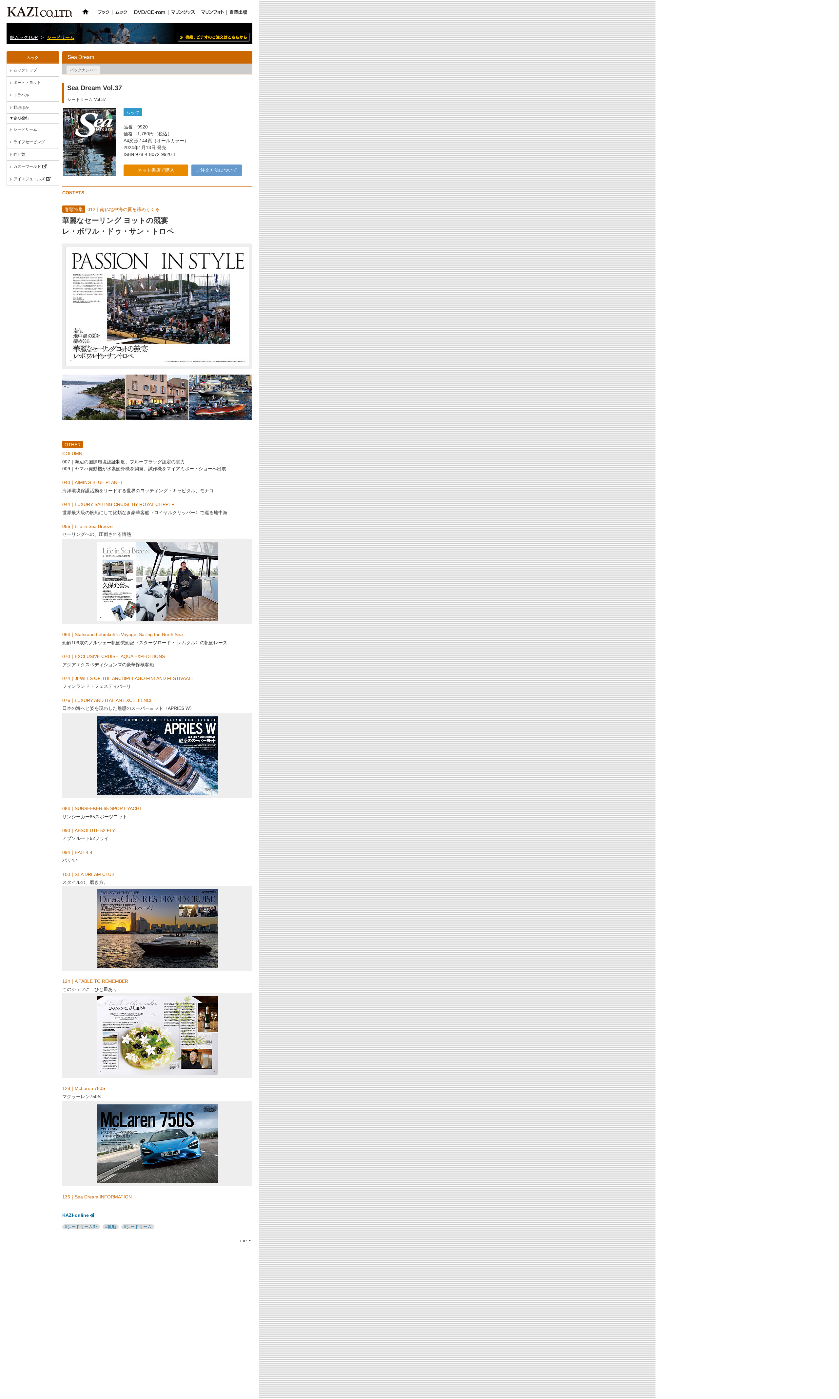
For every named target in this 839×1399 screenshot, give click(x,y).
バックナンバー (83, 70)
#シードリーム (138, 1226)
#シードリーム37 (81, 1226)
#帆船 (110, 1226)
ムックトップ (25, 70)
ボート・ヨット (27, 82)
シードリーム (60, 37)
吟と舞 (19, 154)
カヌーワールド (27, 166)
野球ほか (21, 107)
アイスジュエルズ (29, 179)
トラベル (21, 95)
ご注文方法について (216, 170)
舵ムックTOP (24, 37)
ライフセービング (29, 142)
